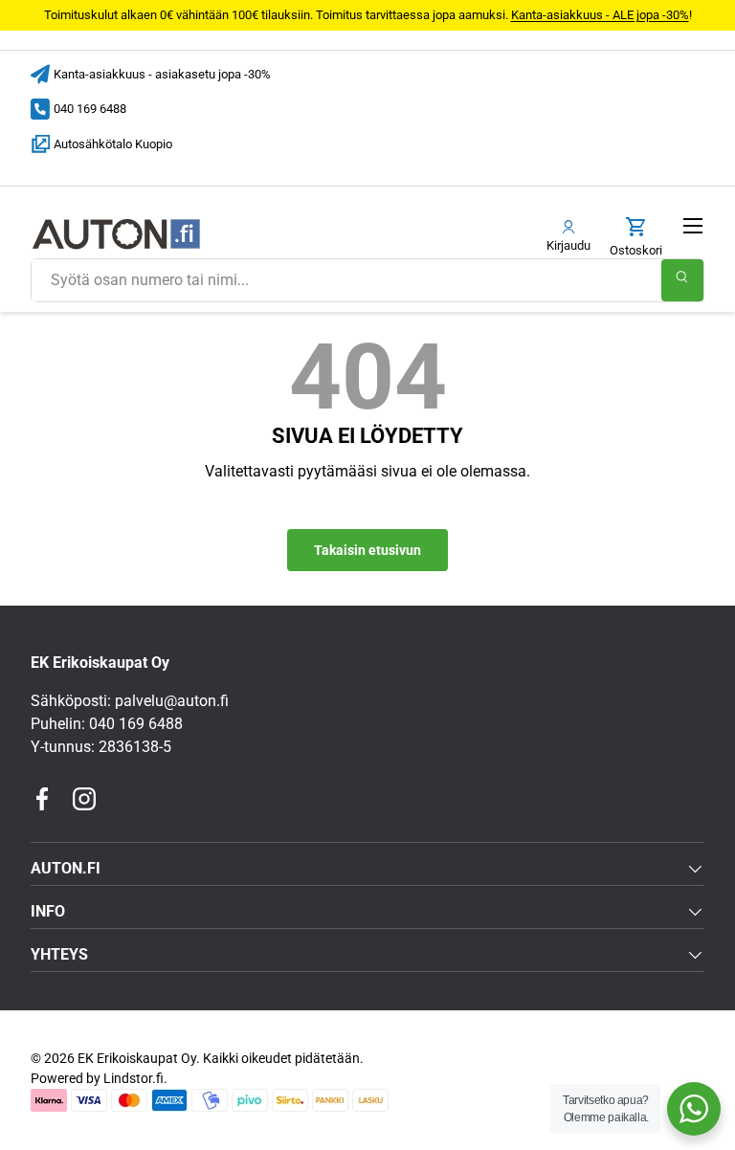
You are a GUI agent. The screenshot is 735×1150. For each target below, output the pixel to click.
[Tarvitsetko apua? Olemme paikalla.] (694, 1109)
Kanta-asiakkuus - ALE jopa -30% (600, 15)
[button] (636, 238)
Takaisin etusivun (367, 550)
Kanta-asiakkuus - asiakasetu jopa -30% (162, 74)
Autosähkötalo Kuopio (113, 144)
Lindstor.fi (133, 1078)
